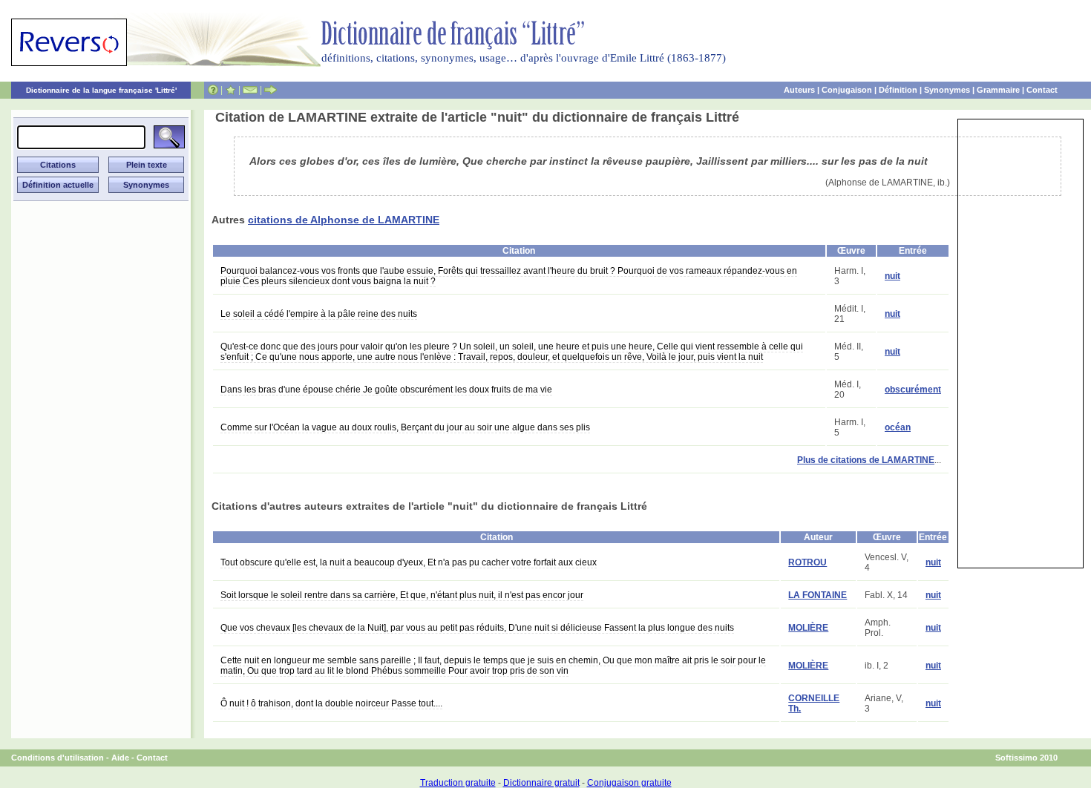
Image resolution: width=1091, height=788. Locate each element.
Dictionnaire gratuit (541, 783)
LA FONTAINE (817, 595)
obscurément (913, 389)
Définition (898, 89)
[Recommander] (270, 90)
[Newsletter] (250, 90)
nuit (892, 276)
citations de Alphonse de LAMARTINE (343, 220)
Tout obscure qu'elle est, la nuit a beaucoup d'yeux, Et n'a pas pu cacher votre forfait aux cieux (408, 562)
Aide (120, 757)
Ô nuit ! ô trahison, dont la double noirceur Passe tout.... (331, 703)
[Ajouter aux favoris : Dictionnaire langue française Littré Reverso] (230, 90)
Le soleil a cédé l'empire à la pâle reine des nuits (318, 314)
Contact (1042, 89)
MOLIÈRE (808, 628)
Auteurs (799, 89)
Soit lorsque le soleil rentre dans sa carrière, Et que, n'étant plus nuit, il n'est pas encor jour (401, 595)
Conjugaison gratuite (629, 783)
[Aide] (213, 90)
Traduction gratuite (458, 783)
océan (898, 427)
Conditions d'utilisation (57, 757)
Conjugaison (847, 89)
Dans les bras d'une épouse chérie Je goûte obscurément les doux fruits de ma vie (386, 389)
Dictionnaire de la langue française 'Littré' (101, 90)
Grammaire (998, 89)
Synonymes (947, 89)
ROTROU (807, 562)
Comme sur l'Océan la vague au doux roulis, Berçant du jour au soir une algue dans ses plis (405, 427)
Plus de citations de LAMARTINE (865, 460)
